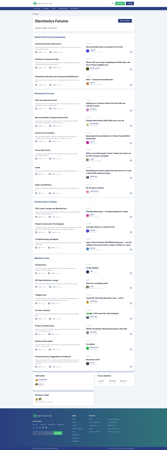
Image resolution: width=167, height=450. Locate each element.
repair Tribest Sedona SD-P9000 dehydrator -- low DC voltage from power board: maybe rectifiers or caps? (109, 243)
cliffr (91, 271)
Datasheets (74, 8)
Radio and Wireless (43, 185)
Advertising (60, 424)
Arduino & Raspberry (114, 419)
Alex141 (92, 82)
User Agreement (130, 448)
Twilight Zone (40, 295)
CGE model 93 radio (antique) (103, 313)
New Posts (52, 28)
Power (91, 428)
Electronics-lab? (93, 360)
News (73, 419)
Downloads (75, 438)
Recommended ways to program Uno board (104, 47)
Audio (37, 167)
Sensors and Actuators (44, 133)
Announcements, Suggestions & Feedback (53, 357)
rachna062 (93, 332)
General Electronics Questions (49, 37)
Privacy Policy (112, 448)
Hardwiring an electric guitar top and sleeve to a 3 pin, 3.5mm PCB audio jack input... (109, 172)
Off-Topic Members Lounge (46, 280)
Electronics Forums (44, 93)
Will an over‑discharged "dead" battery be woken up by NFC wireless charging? (108, 154)
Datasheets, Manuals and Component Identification (56, 77)
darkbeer (92, 248)
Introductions (40, 265)
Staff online (40, 376)
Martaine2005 (94, 123)
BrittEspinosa (94, 347)
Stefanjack (93, 109)
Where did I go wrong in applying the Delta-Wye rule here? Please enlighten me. (108, 63)
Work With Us (51, 424)
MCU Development (94, 422)
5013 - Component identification (99, 80)
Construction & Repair (45, 202)
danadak (92, 50)
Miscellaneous (93, 425)
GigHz (92, 214)
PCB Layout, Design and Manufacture (51, 208)
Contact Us (43, 424)
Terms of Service (121, 448)
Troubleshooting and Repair (46, 239)
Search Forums (41, 28)
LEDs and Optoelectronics (46, 100)
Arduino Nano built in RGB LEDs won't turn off (105, 121)
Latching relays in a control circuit (100, 227)
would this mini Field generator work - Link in (105, 298)
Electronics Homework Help (47, 59)
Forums (46, 8)
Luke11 (92, 159)
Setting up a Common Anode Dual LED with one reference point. (106, 104)
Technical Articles (77, 428)
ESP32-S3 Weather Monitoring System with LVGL (106, 329)
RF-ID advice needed (95, 188)
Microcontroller (112, 422)
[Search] (112, 3)
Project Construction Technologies (49, 224)
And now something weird (97, 283)
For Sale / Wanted (42, 310)
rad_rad (92, 141)
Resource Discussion (44, 341)
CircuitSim (90, 344)
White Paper (75, 435)
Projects (74, 425)
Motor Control (112, 425)
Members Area (41, 258)
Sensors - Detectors (113, 431)
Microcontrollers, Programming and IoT (51, 117)
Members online (42, 395)
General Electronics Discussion (48, 44)
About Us (35, 424)
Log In (130, 3)
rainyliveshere (94, 191)
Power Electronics (42, 150)
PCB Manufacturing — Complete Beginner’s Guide (107, 212)
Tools (53, 8)
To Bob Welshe (92, 268)
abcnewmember (95, 68)
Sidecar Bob (93, 176)
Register (120, 3)
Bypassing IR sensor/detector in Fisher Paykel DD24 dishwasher (108, 137)
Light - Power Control (114, 428)
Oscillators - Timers (94, 431)
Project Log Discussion (44, 326)
